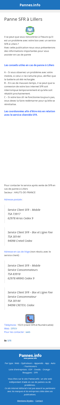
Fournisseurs (31, 366)
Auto (53, 363)
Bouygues (27, 372)
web (28, 332)
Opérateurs (26, 363)
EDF (30, 369)
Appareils (38, 363)
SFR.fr (14, 328)
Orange (46, 369)
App (47, 363)
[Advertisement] (30, 150)
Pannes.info (30, 5)
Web (17, 363)
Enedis (37, 369)
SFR (9, 340)
